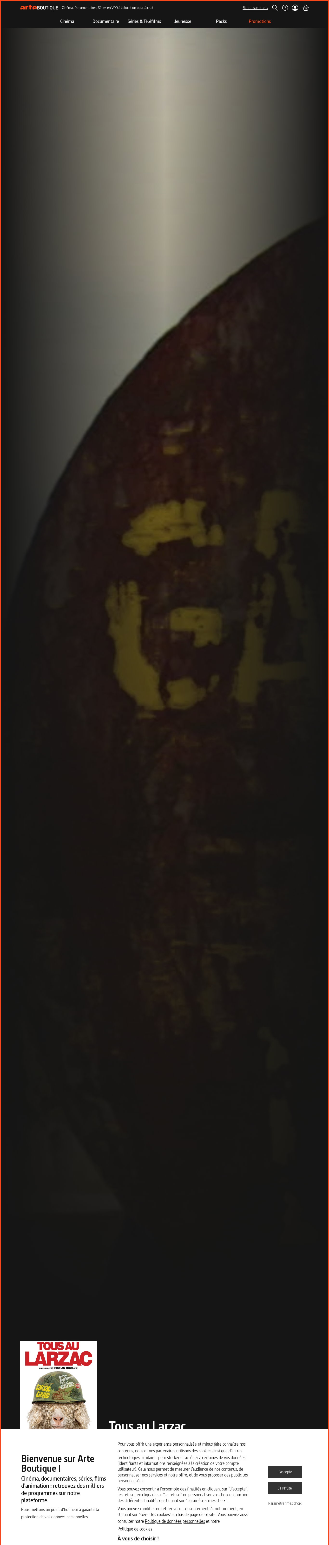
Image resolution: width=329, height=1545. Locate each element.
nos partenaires (162, 1451)
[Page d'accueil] (39, 8)
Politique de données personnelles (175, 1521)
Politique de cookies (135, 1529)
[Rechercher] (275, 8)
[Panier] (305, 8)
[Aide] (285, 8)
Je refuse (285, 1488)
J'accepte (285, 1472)
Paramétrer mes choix (285, 1503)
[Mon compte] (295, 8)
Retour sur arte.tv (255, 7)
